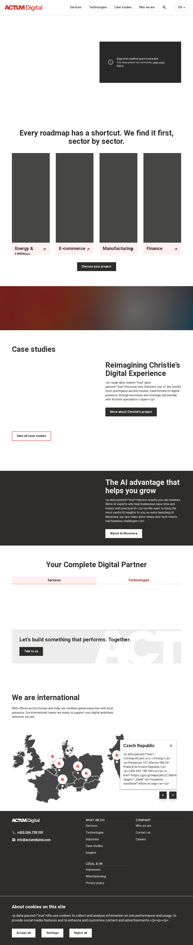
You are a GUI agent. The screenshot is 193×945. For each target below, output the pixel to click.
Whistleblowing (96, 876)
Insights (91, 852)
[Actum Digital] (23, 8)
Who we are (147, 7)
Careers (141, 839)
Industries (92, 839)
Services (75, 7)
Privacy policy (95, 883)
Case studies (123, 7)
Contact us (143, 832)
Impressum (93, 869)
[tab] (54, 580)
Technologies (98, 7)
